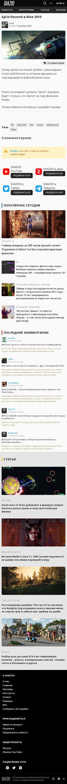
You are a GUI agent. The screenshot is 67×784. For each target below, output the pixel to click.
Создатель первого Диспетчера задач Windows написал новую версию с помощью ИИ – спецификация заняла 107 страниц (40, 271)
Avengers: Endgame (28, 307)
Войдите (15, 150)
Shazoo (7, 748)
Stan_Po (11, 409)
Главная (7, 685)
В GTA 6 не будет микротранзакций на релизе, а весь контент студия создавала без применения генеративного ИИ (31, 350)
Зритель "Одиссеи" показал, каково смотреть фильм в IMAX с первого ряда (31, 423)
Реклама (8, 689)
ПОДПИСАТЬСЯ (21, 175)
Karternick (12, 433)
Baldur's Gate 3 (11, 551)
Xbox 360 (21, 125)
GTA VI (5, 651)
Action (6, 500)
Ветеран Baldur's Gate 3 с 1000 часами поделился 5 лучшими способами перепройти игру (33, 558)
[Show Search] (44, 3)
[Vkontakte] (20, 767)
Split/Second (52, 125)
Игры (13, 129)
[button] (7, 10)
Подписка (8, 728)
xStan (10, 359)
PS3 (31, 125)
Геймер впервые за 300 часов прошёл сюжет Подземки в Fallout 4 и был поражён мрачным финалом (32, 249)
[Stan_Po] (4, 410)
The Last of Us (11, 600)
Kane (11, 23)
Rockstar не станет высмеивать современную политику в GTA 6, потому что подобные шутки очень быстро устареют (32, 447)
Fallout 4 (7, 241)
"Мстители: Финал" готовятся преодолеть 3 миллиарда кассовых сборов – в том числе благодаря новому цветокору (40, 315)
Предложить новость (15, 732)
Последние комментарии (26, 333)
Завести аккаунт (13, 724)
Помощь (8, 701)
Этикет (7, 697)
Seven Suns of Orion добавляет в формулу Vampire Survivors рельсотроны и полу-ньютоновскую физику (32, 508)
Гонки (40, 125)
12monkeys (13, 383)
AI (17, 262)
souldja (11, 338)
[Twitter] (14, 767)
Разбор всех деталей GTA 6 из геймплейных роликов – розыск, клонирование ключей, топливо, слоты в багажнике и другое (33, 660)
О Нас (6, 681)
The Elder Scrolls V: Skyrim (33, 284)
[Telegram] (7, 767)
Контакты (8, 693)
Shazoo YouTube (12, 752)
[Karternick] (4, 434)
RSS (5, 704)
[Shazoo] (9, 3)
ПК (12, 125)
